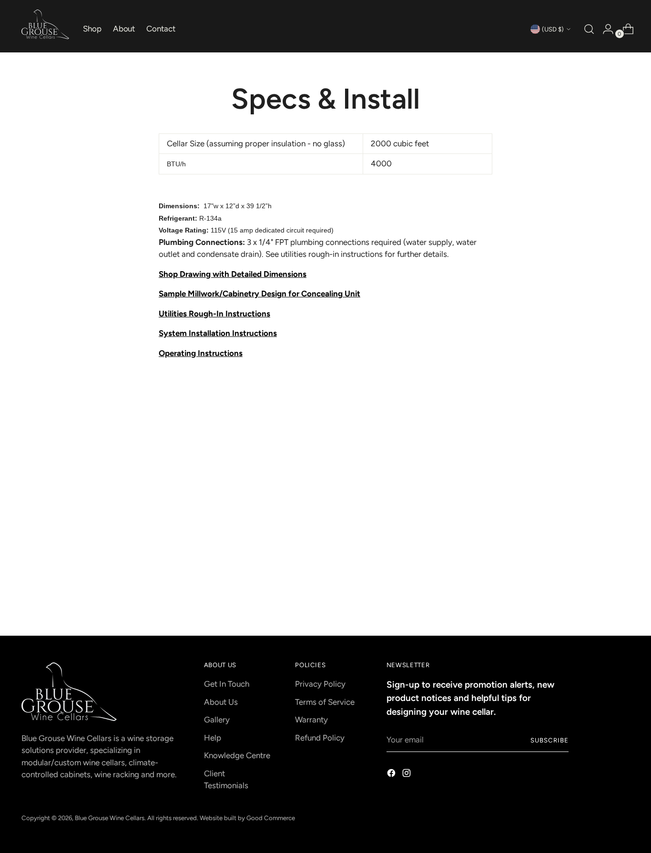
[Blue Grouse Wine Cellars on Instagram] (407, 775)
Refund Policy (320, 737)
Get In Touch (226, 684)
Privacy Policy (320, 684)
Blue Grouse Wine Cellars (109, 818)
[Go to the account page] (604, 29)
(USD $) (553, 29)
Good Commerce (270, 818)
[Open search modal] (588, 29)
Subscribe (549, 740)
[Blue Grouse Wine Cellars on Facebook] (392, 775)
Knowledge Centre (237, 755)
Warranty (311, 719)
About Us (221, 702)
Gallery (217, 719)
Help (212, 737)
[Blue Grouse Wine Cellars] (45, 24)
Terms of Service (325, 702)
